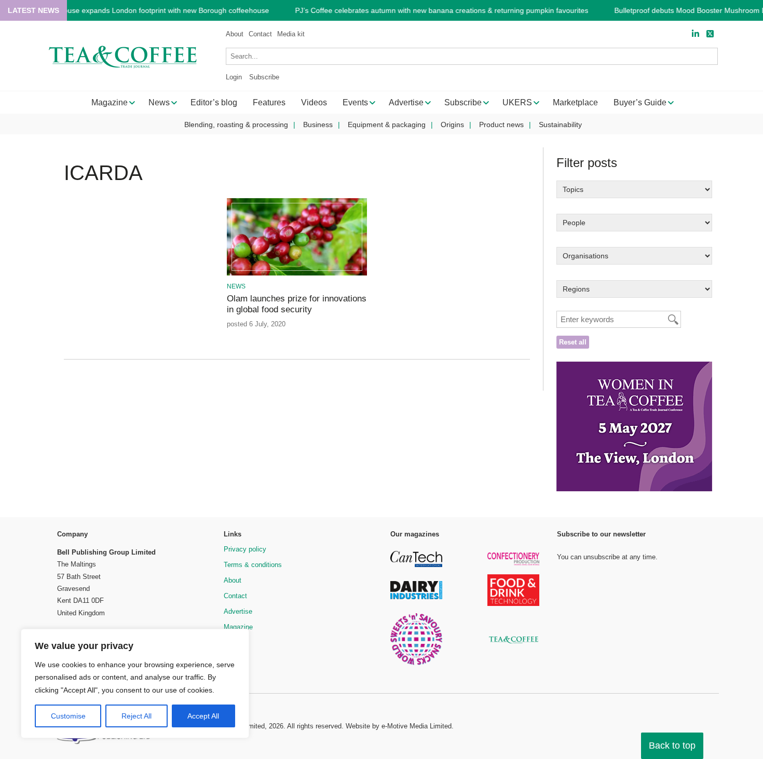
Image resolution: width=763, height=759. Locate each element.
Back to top (672, 745)
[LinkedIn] (695, 34)
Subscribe (264, 77)
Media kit (291, 34)
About (234, 34)
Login (234, 77)
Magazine (238, 627)
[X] (710, 34)
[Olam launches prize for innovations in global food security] (296, 274)
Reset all (573, 342)
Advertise (238, 611)
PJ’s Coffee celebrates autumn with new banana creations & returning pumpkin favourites (441, 11)
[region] (135, 684)
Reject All (136, 716)
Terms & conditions (253, 565)
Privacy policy (245, 549)
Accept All (203, 716)
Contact (260, 34)
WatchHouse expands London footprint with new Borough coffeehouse (153, 11)
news (236, 286)
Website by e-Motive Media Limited (399, 726)
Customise (68, 716)
